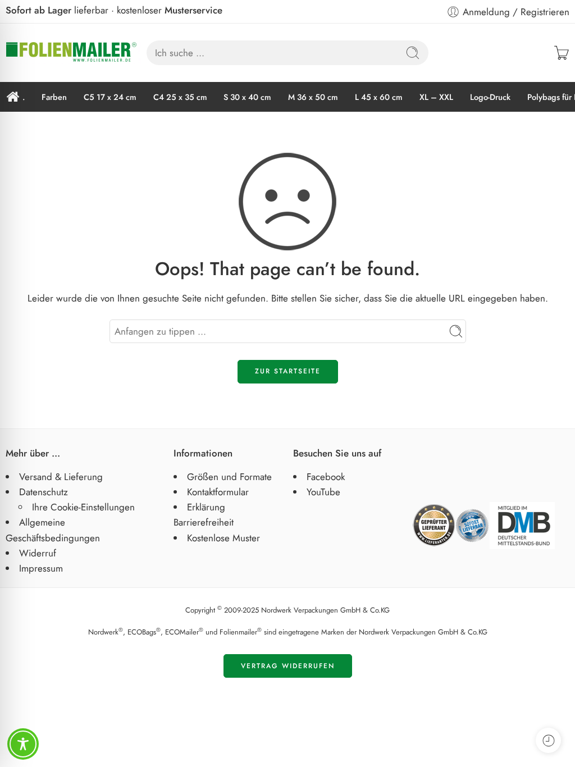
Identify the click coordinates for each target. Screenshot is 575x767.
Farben (54, 97)
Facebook (326, 476)
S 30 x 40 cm (247, 97)
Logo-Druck (490, 97)
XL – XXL (436, 97)
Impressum (41, 568)
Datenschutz (43, 492)
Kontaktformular (218, 492)
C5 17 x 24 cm (110, 97)
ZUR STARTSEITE (288, 371)
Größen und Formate (229, 476)
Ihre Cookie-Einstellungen (83, 507)
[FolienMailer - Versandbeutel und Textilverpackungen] (73, 53)
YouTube (323, 492)
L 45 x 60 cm (379, 97)
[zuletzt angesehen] (548, 740)
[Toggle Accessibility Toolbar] (23, 744)
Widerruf (37, 553)
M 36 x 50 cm (313, 97)
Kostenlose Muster (223, 538)
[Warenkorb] (561, 53)
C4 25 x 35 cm (180, 97)
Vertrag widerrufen (288, 666)
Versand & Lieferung (61, 476)
